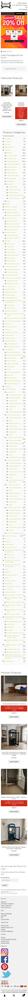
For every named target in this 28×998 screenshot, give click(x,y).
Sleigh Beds (8, 583)
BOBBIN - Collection (11, 207)
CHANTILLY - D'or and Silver (13, 278)
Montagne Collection (11, 547)
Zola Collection (9, 661)
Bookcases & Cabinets (13, 352)
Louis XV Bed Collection (15, 412)
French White (11, 249)
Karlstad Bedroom (12, 344)
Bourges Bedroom (12, 235)
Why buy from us (6, 907)
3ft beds (9, 153)
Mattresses (10, 184)
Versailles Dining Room (13, 383)
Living (10, 409)
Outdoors (7, 572)
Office (6, 569)
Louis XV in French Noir (13, 460)
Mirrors (9, 369)
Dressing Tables (11, 178)
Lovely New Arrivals (10, 536)
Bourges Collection (10, 232)
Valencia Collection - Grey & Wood (14, 595)
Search (14, 995)
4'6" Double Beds (12, 155)
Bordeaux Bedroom (12, 212)
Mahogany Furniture (13, 255)
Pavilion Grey (10, 624)
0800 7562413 (22, 3)
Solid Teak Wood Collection (13, 586)
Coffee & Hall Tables (12, 363)
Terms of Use (5, 925)
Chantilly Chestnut (10, 286)
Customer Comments (7, 903)
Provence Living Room (13, 372)
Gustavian (7, 329)
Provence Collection (10, 575)
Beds (10, 420)
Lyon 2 (7, 538)
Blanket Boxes (11, 170)
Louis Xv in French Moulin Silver (16, 437)
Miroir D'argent (9, 544)
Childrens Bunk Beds (13, 175)
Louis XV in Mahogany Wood (15, 533)
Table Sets (10, 375)
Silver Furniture (11, 261)
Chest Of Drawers (12, 172)
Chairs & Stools (11, 358)
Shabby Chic (10, 627)
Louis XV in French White (14, 507)
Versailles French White (13, 652)
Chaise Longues (11, 361)
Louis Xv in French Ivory (13, 415)
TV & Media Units (11, 378)
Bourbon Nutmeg (12, 229)
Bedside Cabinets (12, 167)
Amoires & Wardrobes (15, 395)
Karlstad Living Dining (13, 346)
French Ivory (10, 244)
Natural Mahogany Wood (14, 621)
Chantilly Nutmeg (10, 295)
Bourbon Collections (11, 218)
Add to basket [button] (7, 116)
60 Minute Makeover (7, 931)
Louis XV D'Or (11, 392)
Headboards (10, 181)
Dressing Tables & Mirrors (16, 403)
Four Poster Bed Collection (13, 321)
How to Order (5, 919)
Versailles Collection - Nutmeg (15, 633)
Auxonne (7, 144)
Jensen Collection (10, 338)
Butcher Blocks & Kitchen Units (16, 355)
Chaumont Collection (11, 311)
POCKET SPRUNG (14, 198)
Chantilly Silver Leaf (12, 283)
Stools (8, 201)
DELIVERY (4, 915)
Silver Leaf (10, 630)
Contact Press (5, 941)
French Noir (10, 246)
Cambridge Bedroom (13, 269)
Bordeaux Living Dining (13, 215)
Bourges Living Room (13, 238)
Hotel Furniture (9, 335)
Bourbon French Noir (13, 224)
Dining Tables (10, 366)
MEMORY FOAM (13, 192)
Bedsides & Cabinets (14, 398)
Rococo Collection (10, 580)
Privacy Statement (6, 905)
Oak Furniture (11, 258)
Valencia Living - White (13, 614)
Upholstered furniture (13, 263)
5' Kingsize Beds (11, 158)
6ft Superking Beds (12, 161)
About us (3, 901)
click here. (12, 891)
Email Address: (5, 877)
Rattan (7, 578)
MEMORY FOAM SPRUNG (16, 195)
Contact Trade (5, 943)
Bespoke (7, 204)
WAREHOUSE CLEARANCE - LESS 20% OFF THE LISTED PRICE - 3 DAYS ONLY (15, 656)
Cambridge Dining (12, 272)
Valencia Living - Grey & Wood (15, 602)
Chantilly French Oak (11, 292)
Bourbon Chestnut (12, 221)
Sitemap (8, 991)
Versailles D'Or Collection (14, 380)
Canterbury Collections (11, 275)
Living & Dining (9, 349)
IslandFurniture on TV (7, 927)
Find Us (3, 937)
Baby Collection (9, 147)
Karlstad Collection (10, 341)
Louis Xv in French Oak (13, 484)
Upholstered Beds (10, 592)
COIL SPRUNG (13, 187)
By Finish (7, 241)
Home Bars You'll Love (11, 332)
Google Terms (22, 991)
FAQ (2, 917)
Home (4, 51)
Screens (11, 530)
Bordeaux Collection (11, 209)
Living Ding (8, 386)
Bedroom (7, 150)
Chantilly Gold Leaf (12, 280)
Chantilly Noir (10, 305)
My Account (4, 995)
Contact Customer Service (8, 939)
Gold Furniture (11, 252)
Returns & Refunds (6, 913)
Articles (3, 929)
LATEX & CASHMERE (15, 190)
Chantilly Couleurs (10, 289)
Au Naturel (8, 138)
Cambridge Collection (11, 266)
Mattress (7, 541)
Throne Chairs (9, 589)
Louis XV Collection (10, 389)
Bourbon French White (13, 226)
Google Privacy (14, 991)
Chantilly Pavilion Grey (11, 298)
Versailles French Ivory (13, 649)
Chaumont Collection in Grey (15, 318)
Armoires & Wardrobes (13, 164)
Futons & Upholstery (11, 326)
